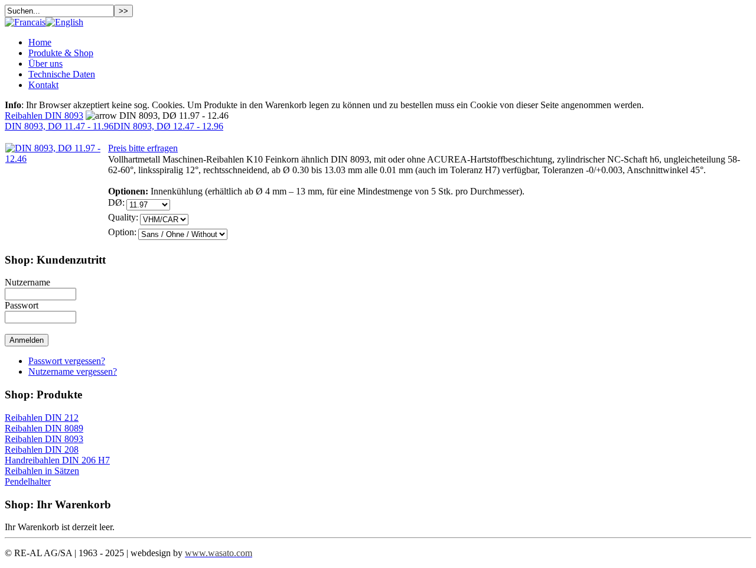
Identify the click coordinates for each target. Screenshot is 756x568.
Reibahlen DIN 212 (42, 418)
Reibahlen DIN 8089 (44, 428)
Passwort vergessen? (66, 361)
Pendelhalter (28, 481)
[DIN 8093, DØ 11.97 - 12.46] (56, 159)
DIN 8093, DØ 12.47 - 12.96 (168, 126)
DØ (115, 202)
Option (121, 232)
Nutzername (27, 282)
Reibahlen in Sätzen (42, 471)
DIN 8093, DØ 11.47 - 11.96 (59, 126)
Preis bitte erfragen (143, 148)
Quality (122, 217)
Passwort (21, 305)
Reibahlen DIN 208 (42, 449)
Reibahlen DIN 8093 (44, 116)
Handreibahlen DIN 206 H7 (57, 460)
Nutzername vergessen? (72, 371)
